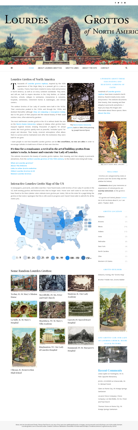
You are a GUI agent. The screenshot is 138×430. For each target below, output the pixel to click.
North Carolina (103, 251)
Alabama (101, 216)
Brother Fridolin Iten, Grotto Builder (111, 280)
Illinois (100, 226)
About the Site (89, 68)
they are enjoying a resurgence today (49, 112)
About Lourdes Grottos (50, 68)
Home (31, 68)
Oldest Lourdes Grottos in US (23, 171)
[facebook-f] (115, 3)
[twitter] (118, 3)
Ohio (100, 256)
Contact (105, 68)
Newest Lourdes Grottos (21, 174)
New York (101, 246)
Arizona (101, 221)
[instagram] (122, 3)
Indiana (100, 231)
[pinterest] (125, 3)
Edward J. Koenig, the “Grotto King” (111, 275)
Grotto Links (72, 68)
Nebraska (101, 241)
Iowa (100, 236)
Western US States (105, 261)
